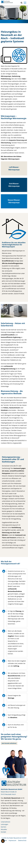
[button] (3, 841)
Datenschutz (22, 840)
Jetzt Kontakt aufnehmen (9, 743)
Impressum (12, 840)
